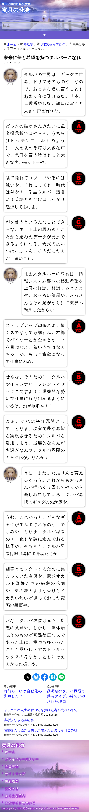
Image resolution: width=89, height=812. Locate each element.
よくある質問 (15, 795)
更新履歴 (11, 780)
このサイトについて (20, 802)
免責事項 (11, 766)
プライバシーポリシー (22, 758)
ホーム (10, 751)
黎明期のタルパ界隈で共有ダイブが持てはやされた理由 (66, 696)
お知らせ (11, 788)
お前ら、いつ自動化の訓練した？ (23, 693)
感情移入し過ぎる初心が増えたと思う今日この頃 (41, 729)
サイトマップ (15, 773)
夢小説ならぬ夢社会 (19, 719)
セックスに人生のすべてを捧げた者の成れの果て (41, 709)
